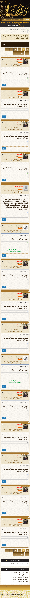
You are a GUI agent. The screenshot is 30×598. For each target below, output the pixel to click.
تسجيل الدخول (11, 19)
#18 (2, 133)
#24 (2, 335)
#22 (2, 271)
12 (7, 49)
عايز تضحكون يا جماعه (18, 574)
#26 (2, 402)
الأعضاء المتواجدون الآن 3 (22, 563)
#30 (2, 529)
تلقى (21, 65)
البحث (4, 19)
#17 (2, 101)
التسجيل (20, 19)
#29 (2, 497)
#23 (2, 303)
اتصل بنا (6, 586)
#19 (2, 164)
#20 (2, 196)
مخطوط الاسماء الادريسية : (17, 572)
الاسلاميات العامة (14, 29)
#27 (2, 434)
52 (27, 53)
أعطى (13, 65)
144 (16, 53)
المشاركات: (9, 64)
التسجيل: (20, 64)
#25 (2, 366)
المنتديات (26, 19)
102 (21, 53)
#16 (2, 69)
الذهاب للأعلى (4, 589)
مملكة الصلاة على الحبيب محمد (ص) (19, 31)
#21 (2, 235)
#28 (2, 466)
